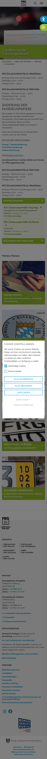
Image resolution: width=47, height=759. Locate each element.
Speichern (23, 392)
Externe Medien (15, 371)
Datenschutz (28, 405)
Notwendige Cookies (17, 366)
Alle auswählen (23, 379)
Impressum (18, 405)
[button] (43, 19)
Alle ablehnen (23, 386)
